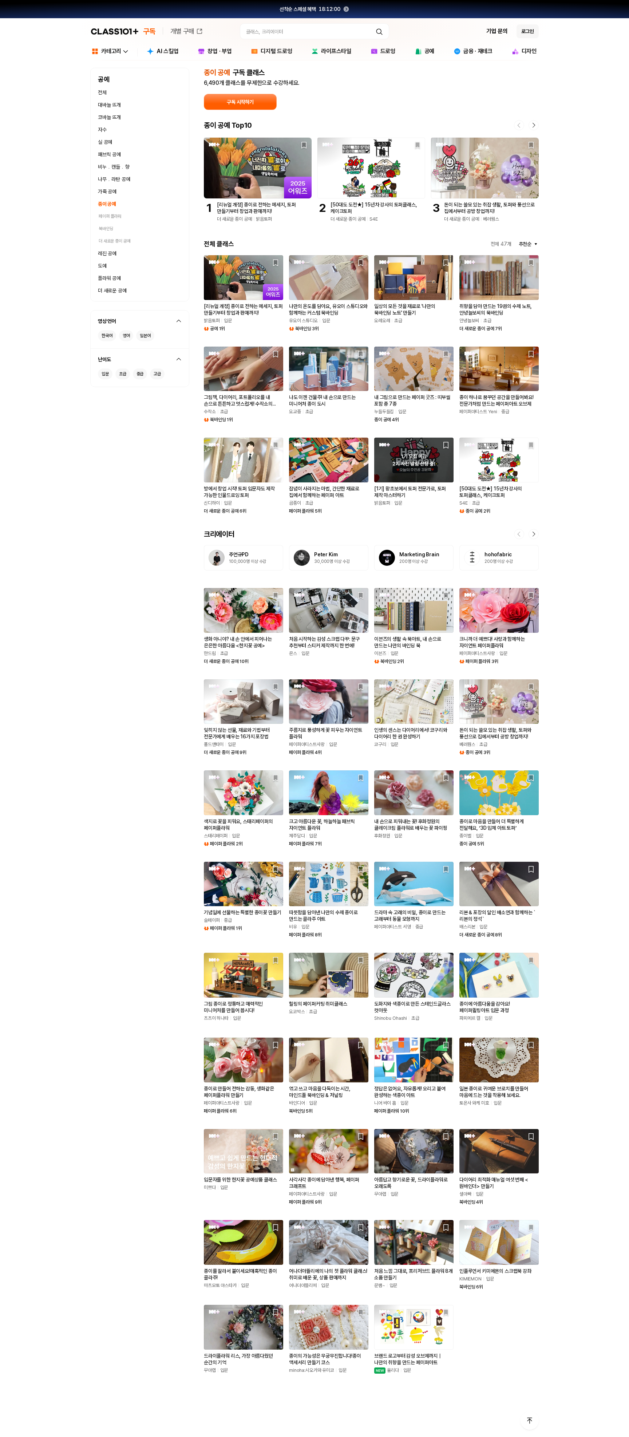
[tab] (163, 52)
